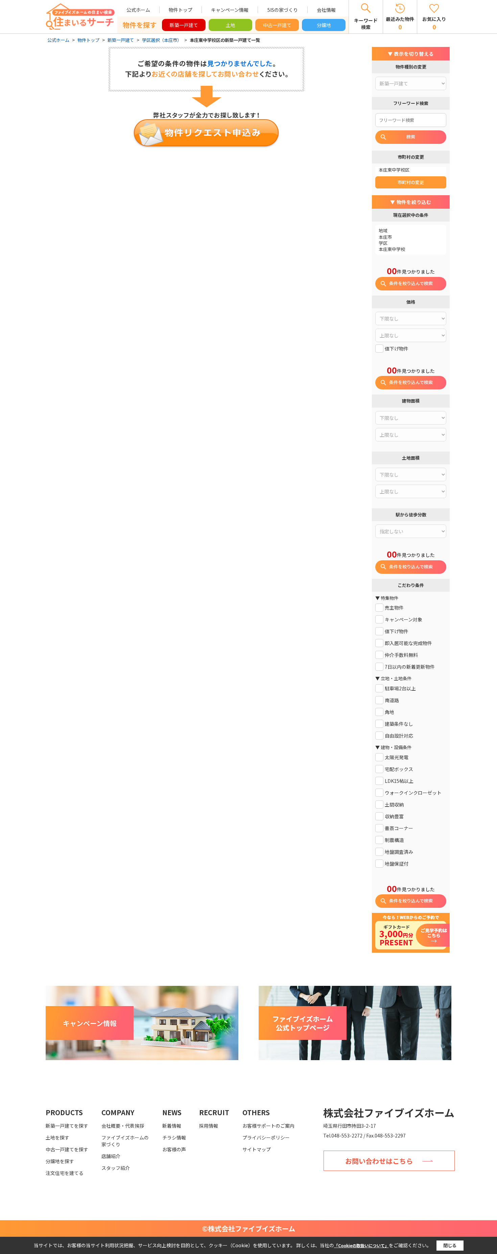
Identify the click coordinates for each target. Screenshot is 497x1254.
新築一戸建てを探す (67, 1125)
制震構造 (394, 840)
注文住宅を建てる (65, 1173)
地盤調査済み (399, 852)
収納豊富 (394, 816)
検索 (410, 136)
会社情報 (326, 9)
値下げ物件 (396, 349)
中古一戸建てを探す (67, 1149)
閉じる (449, 1245)
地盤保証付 (396, 864)
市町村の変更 (411, 182)
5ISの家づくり (282, 9)
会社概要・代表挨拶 (122, 1125)
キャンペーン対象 (403, 619)
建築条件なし (399, 724)
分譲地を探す (60, 1161)
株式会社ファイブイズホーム (388, 1112)
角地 (389, 712)
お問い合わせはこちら (379, 1161)
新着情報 (171, 1125)
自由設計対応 (399, 736)
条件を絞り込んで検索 (411, 283)
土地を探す (57, 1137)
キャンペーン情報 (230, 9)
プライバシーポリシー (266, 1137)
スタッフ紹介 (115, 1168)
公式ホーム (138, 9)
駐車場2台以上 (400, 688)
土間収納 (394, 804)
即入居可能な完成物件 (408, 643)
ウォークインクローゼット (413, 793)
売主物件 (394, 608)
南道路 (392, 700)
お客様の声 (174, 1149)
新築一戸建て (184, 25)
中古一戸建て (277, 25)
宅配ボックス (399, 769)
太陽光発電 (396, 757)
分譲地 (324, 25)
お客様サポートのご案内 (268, 1125)
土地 (230, 25)
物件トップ (180, 9)
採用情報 (208, 1125)
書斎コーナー (399, 828)
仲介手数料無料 (401, 655)
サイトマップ (256, 1149)
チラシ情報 (174, 1137)
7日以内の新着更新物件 (410, 667)
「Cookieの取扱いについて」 (361, 1245)
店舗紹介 (110, 1156)
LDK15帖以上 (399, 781)
